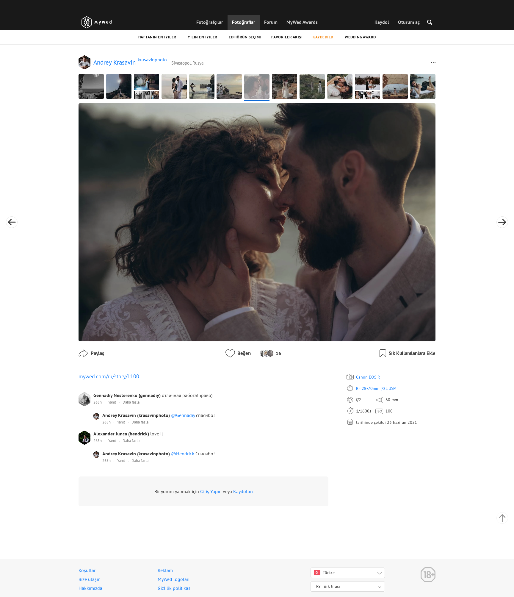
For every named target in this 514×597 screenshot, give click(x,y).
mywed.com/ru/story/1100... (111, 376)
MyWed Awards (302, 22)
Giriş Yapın (211, 491)
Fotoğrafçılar (209, 22)
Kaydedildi (324, 37)
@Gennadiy (183, 415)
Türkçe (329, 572)
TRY (327, 586)
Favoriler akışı (287, 37)
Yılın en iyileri (203, 37)
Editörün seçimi (245, 37)
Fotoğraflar (243, 22)
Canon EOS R (368, 377)
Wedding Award (360, 37)
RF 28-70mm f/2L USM (376, 388)
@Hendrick (183, 454)
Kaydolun (243, 491)
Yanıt (112, 402)
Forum (271, 22)
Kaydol (381, 22)
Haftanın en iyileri (158, 37)
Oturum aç (409, 22)
